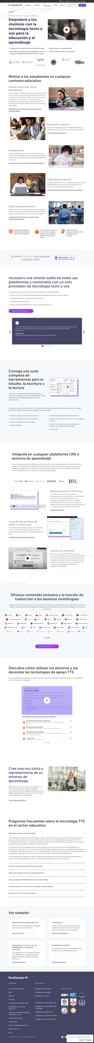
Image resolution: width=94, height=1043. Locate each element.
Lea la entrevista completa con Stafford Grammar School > (32, 339)
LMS (33, 470)
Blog (10, 992)
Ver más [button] (47, 637)
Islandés (72, 631)
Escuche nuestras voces (72, 5)
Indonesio (83, 631)
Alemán (21, 631)
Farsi (25, 627)
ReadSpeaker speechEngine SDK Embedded (45, 1007)
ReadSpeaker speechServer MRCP (46, 1016)
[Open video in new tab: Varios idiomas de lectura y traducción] (70, 722)
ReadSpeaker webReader (43, 989)
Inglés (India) (10, 623)
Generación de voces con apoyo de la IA (21, 537)
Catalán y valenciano (53, 615)
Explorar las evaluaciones (60, 933)
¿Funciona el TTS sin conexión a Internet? (22, 893)
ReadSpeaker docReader (43, 992)
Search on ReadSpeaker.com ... (18, 1025)
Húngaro (62, 631)
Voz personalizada (47, 5)
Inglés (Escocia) (53, 623)
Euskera (30, 615)
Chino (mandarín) (83, 615)
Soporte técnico (14, 1029)
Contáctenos (82, 5)
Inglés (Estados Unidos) (12, 627)
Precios (55, 5)
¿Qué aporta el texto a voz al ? (22, 833)
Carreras (11, 996)
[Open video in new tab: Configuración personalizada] (70, 733)
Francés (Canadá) (75, 627)
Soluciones (37, 5)
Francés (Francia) (46, 627)
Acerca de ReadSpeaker (16, 989)
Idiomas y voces (66, 989)
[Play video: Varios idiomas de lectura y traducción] (47, 700)
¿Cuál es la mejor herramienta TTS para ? (26, 866)
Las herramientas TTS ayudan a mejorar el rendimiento (26, 163)
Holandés (59, 619)
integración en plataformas (46, 470)
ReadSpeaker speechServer (44, 1012)
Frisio (86, 627)
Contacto (11, 999)
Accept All (88, 1040)
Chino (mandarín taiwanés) (15, 619)
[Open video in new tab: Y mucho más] (70, 738)
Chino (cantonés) (69, 615)
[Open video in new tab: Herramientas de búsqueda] (70, 727)
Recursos (62, 5)
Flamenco (70, 619)
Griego (31, 631)
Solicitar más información (20, 311)
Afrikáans (10, 615)
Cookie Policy (13, 1022)
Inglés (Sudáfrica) (68, 623)
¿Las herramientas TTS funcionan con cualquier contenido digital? (31, 886)
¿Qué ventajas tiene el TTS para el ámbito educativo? (26, 873)
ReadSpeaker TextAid (57, 510)
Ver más (52, 742)
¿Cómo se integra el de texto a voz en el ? (28, 879)
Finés (34, 627)
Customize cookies (85, 1037)
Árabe (20, 615)
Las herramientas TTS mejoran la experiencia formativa (64, 190)
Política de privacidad (15, 1018)
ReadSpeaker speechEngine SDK (45, 1003)
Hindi (51, 631)
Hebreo (41, 631)
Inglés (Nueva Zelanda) (38, 623)
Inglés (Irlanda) (23, 623)
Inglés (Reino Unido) (83, 623)
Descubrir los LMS (17, 933)
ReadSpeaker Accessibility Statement (17, 1008)
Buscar (78, 1)
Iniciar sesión (71, 1)
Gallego (11, 631)
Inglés (84, 1)
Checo (38, 619)
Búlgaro (40, 615)
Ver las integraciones (18, 962)
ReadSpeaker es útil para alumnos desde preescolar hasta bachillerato (25, 110)
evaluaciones (64, 564)
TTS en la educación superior (56, 133)
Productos (27, 5)
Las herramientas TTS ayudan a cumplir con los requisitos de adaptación (24, 218)
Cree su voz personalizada (17, 800)
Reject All (82, 1040)
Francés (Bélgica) (60, 627)
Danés (48, 619)
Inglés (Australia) (82, 619)
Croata (29, 619)
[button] (66, 29)
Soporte (63, 1)
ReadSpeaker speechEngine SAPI (45, 1019)
